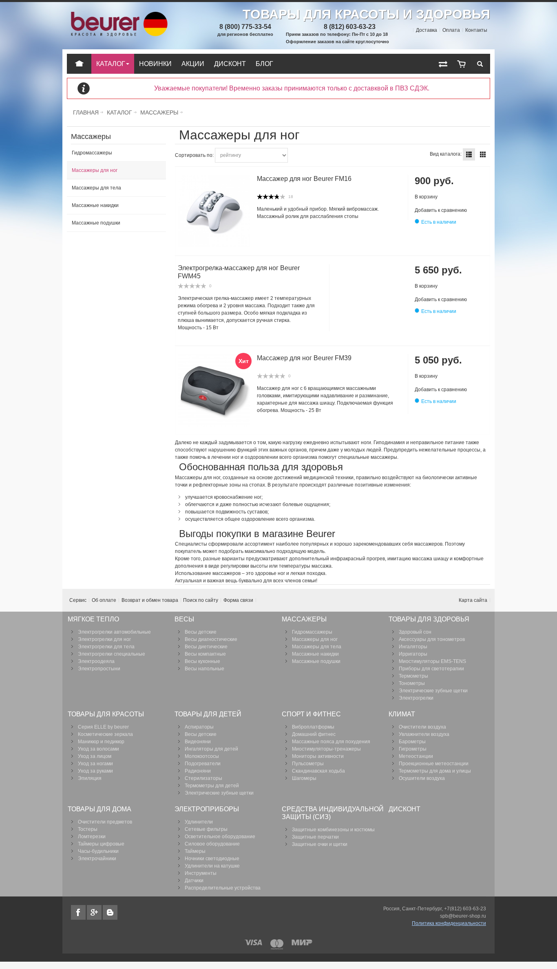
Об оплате (104, 600)
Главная (86, 112)
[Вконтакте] (110, 913)
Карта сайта (473, 600)
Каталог (119, 112)
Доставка (426, 30)
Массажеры (159, 112)
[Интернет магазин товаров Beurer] (118, 15)
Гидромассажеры (92, 153)
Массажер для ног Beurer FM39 (304, 358)
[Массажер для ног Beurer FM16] (214, 211)
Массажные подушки (96, 223)
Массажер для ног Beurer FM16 (304, 178)
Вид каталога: (446, 154)
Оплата (451, 30)
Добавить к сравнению (441, 210)
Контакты (476, 30)
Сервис (77, 600)
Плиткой (483, 154)
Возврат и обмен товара (150, 600)
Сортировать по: (194, 155)
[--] (461, 64)
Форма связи (238, 600)
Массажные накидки (95, 205)
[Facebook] (79, 913)
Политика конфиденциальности (449, 923)
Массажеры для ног (94, 170)
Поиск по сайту (200, 600)
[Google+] (95, 913)
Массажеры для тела (96, 188)
